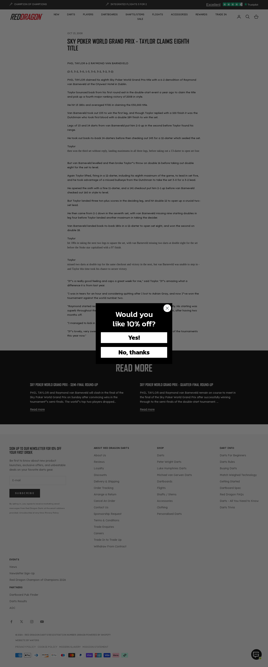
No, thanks (134, 352)
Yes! (134, 337)
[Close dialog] (167, 308)
